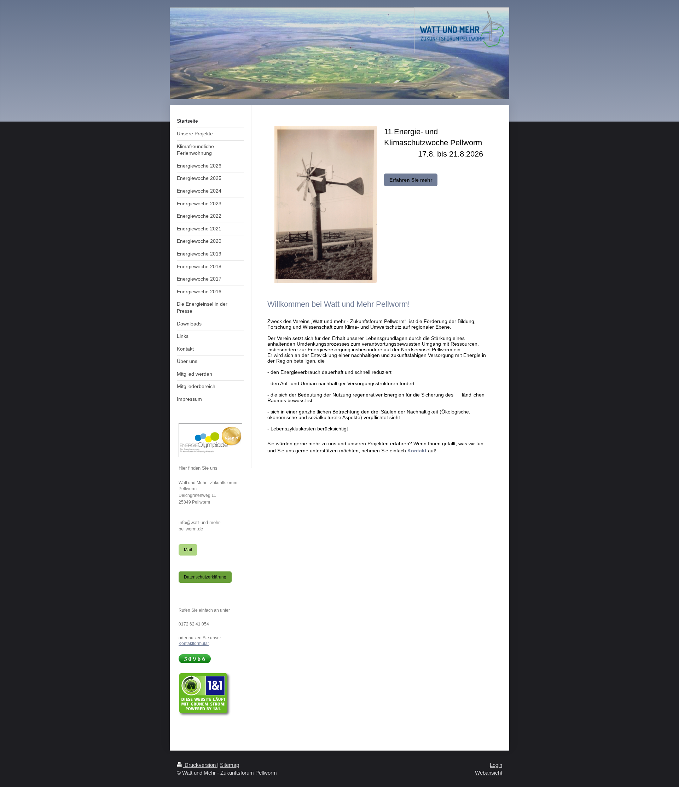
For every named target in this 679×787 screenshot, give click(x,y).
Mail (188, 549)
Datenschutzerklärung (205, 577)
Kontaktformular (194, 643)
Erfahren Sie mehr (410, 180)
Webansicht (488, 773)
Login (496, 765)
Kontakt (416, 450)
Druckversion (200, 765)
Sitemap (229, 765)
